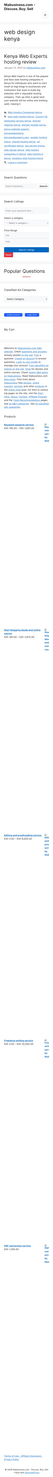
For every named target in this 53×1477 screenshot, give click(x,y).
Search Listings (26, 249)
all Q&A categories (19, 403)
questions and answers (34, 351)
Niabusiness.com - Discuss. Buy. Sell (19, 7)
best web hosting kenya (21, 116)
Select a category (13, 218)
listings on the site (14, 369)
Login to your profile (27, 362)
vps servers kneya (35, 145)
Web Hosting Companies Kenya (25, 112)
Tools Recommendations (26, 400)
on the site (27, 355)
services (18, 386)
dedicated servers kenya (17, 121)
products (40, 386)
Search (43, 186)
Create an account (25, 358)
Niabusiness (11, 383)
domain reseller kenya (34, 125)
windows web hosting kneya (27, 158)
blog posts (9, 379)
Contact (23, 396)
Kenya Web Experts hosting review (25, 59)
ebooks (27, 383)
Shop (28, 369)
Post (36, 355)
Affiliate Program (38, 396)
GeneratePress (32, 1472)
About (14, 396)
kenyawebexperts (14, 133)
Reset (8, 254)
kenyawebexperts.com (16, 137)
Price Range (10, 230)
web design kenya (14, 150)
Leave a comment (17, 162)
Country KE (41, 116)
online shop (14, 389)
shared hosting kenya (23, 141)
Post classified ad (39, 365)
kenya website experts (16, 129)
